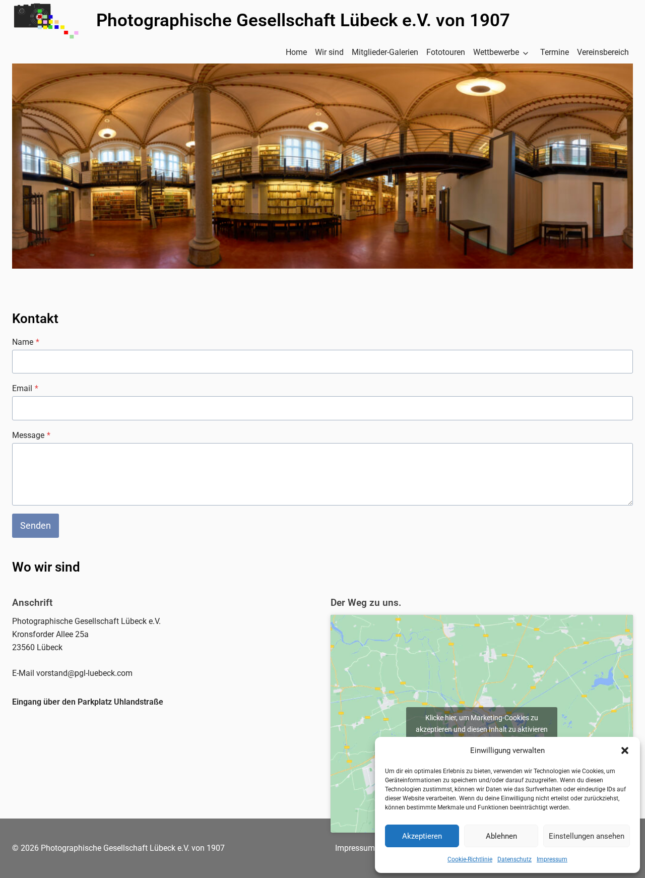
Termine (554, 52)
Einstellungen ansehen (586, 836)
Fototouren (445, 52)
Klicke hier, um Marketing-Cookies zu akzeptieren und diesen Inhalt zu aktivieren (482, 723)
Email (25, 388)
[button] (625, 750)
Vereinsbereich (603, 52)
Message (31, 435)
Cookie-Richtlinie (469, 859)
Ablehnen (501, 836)
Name (25, 342)
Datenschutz (514, 859)
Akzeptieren (422, 836)
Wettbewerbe (496, 52)
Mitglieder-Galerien (385, 52)
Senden (35, 525)
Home (296, 52)
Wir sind (329, 52)
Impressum (552, 859)
